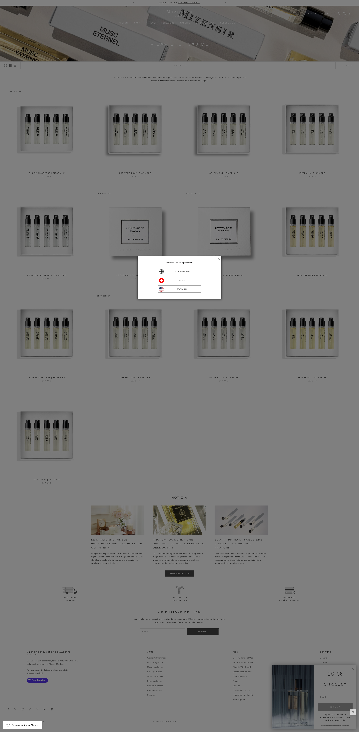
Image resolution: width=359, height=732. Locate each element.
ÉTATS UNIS (182, 289)
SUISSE (182, 280)
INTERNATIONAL (182, 271)
